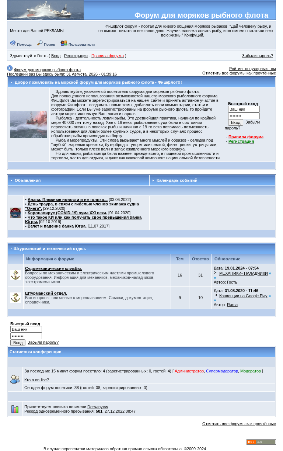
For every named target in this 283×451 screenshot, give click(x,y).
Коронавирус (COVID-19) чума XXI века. (67, 213)
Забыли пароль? (257, 55)
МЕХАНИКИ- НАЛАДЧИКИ (243, 273)
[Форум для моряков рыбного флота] (45, 17)
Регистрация (76, 55)
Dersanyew (97, 407)
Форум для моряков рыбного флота (201, 15)
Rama (232, 304)
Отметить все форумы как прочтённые (239, 73)
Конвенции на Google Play (243, 296)
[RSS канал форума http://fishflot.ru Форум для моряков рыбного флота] (261, 443)
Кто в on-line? (36, 380)
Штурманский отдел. (46, 293)
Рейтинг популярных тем (252, 68)
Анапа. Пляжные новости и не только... (68, 199)
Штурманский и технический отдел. (50, 248)
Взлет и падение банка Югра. (57, 226)
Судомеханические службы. (53, 268)
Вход (55, 55)
